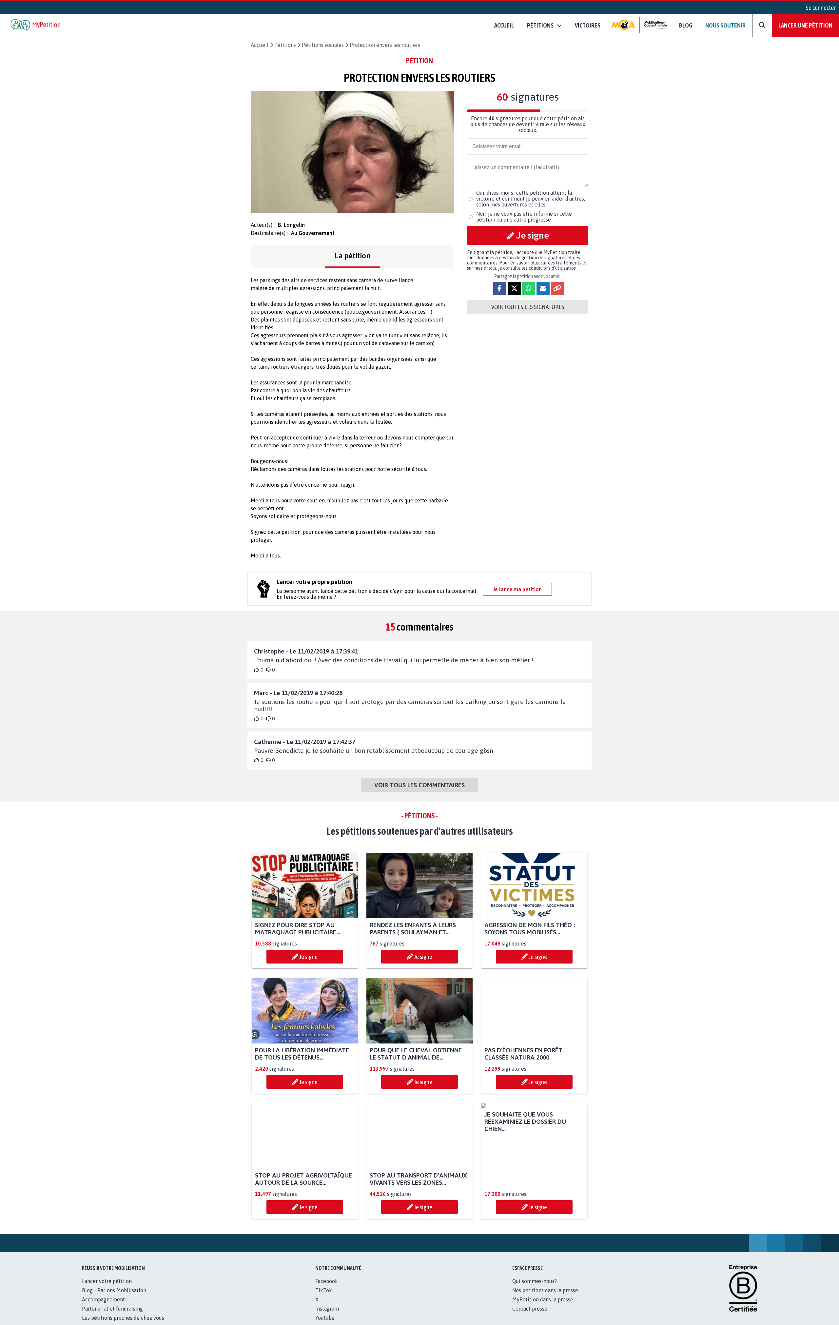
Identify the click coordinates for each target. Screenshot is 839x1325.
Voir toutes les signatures (527, 306)
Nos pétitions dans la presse (545, 1297)
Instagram (327, 1316)
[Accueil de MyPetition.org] (36, 25)
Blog (685, 25)
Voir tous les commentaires (419, 785)
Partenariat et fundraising (112, 1316)
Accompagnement (103, 1307)
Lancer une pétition (805, 25)
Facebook (326, 1288)
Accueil (504, 25)
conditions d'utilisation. (553, 268)
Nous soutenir (725, 25)
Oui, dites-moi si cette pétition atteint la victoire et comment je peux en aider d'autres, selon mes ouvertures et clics (530, 198)
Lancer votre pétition (107, 1288)
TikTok (323, 1297)
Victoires (587, 25)
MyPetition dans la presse (542, 1307)
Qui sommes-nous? (534, 1288)
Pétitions (285, 45)
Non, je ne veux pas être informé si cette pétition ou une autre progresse (524, 217)
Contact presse (529, 1316)
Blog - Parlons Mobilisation (114, 1297)
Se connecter (821, 7)
